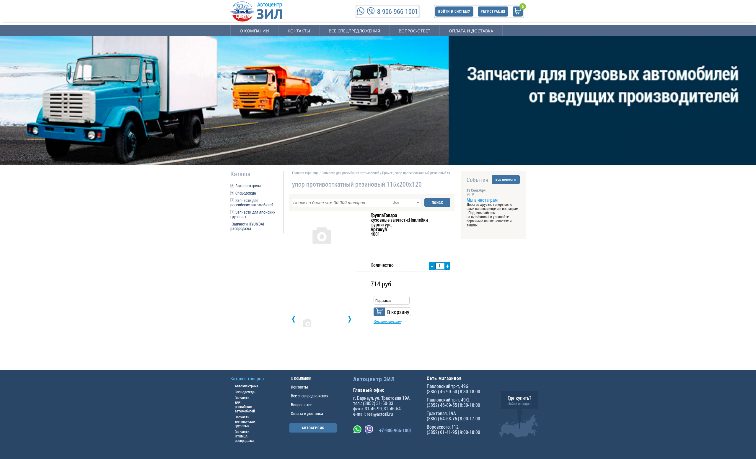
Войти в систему (454, 11)
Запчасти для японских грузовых (252, 214)
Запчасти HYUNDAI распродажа (247, 226)
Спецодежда (245, 193)
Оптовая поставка (387, 321)
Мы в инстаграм (482, 200)
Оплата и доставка (471, 31)
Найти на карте (519, 403)
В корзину (398, 311)
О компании (254, 31)
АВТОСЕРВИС (313, 427)
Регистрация (493, 11)
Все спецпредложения (354, 31)
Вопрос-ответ (414, 31)
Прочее (387, 172)
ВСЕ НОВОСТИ (506, 180)
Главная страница (305, 172)
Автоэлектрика (248, 185)
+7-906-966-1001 (395, 430)
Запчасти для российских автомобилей (251, 203)
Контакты (299, 31)
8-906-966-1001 (397, 11)
